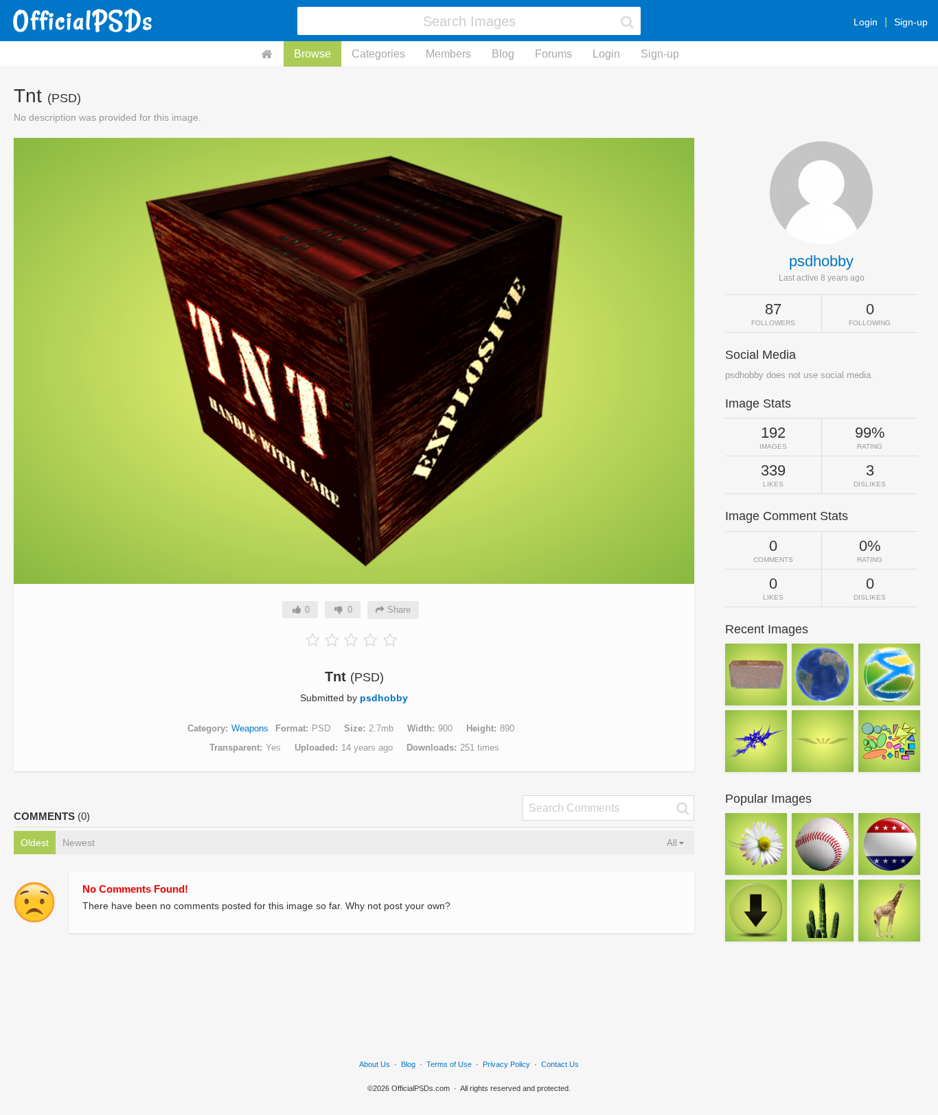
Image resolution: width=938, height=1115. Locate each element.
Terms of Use (449, 1064)
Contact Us (560, 1064)
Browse (312, 54)
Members (448, 54)
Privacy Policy (506, 1064)
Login (866, 21)
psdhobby (384, 697)
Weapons (249, 728)
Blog (503, 54)
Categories (378, 54)
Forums (553, 54)
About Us (374, 1064)
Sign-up (911, 21)
